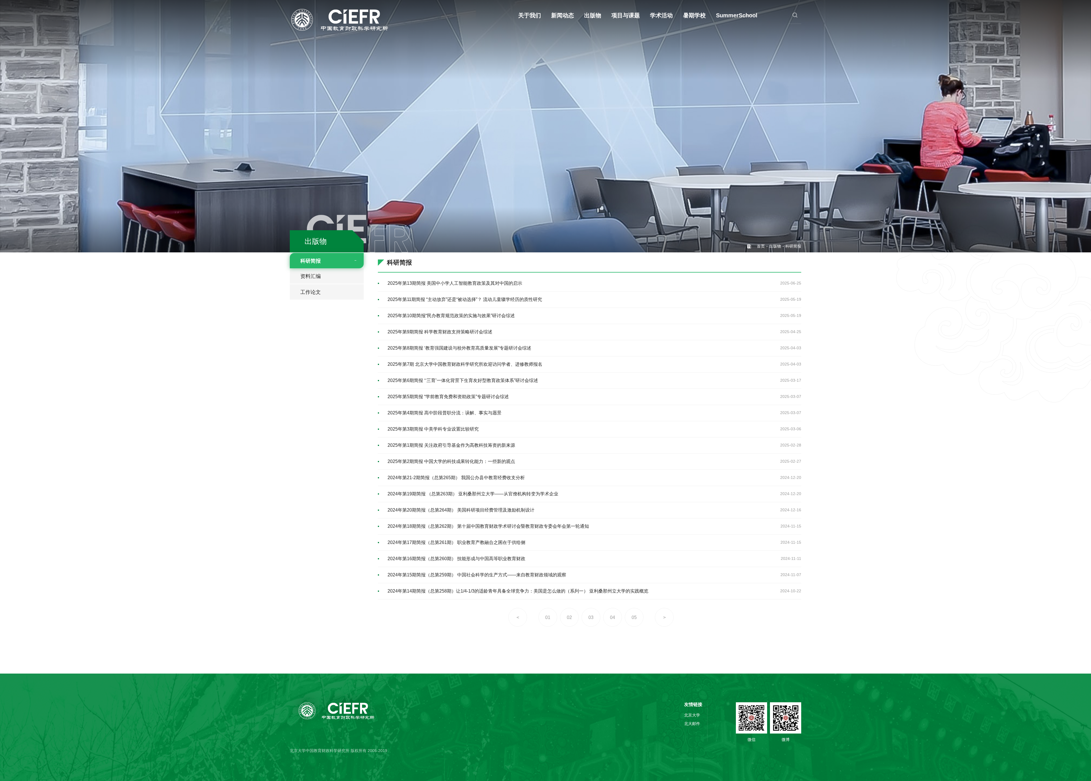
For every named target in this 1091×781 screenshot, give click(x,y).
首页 (761, 246)
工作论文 (310, 292)
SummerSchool (736, 15)
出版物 (592, 15)
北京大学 (692, 715)
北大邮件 (692, 723)
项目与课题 (625, 15)
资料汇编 (310, 276)
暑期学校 (694, 15)
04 (612, 617)
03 (591, 617)
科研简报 (310, 261)
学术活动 (661, 15)
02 (569, 617)
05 (634, 617)
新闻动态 (562, 15)
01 (547, 617)
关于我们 (529, 15)
